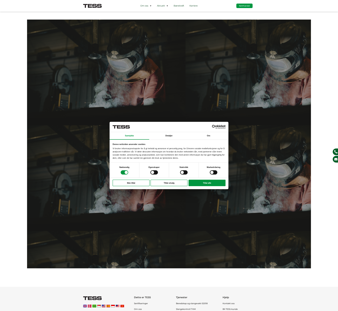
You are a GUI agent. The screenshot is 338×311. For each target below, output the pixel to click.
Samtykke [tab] (129, 135)
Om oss (144, 5)
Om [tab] (208, 135)
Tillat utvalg (169, 183)
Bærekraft (179, 5)
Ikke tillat (131, 183)
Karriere (193, 5)
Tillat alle (207, 183)
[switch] (154, 172)
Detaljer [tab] (169, 135)
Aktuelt (161, 5)
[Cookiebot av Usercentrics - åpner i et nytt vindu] (214, 127)
